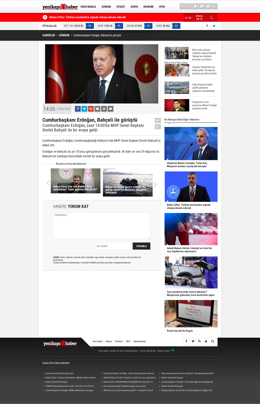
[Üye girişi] (206, 341)
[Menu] (183, 6)
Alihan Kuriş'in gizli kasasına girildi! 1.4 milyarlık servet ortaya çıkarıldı (126, 391)
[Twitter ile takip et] (214, 26)
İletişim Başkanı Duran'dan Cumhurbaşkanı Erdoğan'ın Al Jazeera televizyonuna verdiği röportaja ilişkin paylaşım (185, 391)
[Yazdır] (104, 109)
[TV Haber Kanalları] (189, 6)
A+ (158, 120)
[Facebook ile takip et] (206, 26)
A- (158, 126)
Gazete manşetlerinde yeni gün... (60, 373)
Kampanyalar (140, 341)
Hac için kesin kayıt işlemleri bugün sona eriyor (124, 386)
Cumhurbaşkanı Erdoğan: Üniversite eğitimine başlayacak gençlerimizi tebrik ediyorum (185, 382)
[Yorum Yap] (110, 109)
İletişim (119, 341)
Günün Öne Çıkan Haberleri (56, 363)
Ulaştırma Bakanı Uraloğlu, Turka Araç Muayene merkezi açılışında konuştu (127, 374)
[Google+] (91, 109)
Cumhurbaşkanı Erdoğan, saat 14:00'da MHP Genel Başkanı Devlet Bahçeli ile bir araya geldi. (93, 127)
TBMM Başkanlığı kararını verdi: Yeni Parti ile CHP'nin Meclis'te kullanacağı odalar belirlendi (68, 386)
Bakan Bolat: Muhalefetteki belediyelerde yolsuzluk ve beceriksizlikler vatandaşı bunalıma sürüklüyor (126, 382)
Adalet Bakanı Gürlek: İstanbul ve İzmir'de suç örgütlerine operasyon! (128, 378)
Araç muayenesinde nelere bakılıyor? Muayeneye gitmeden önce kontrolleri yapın (186, 374)
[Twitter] (84, 109)
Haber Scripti (164, 351)
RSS (128, 341)
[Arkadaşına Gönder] (97, 109)
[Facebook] (78, 109)
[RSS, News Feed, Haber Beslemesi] (199, 341)
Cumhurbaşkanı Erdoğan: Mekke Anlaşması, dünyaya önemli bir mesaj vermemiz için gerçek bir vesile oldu (67, 391)
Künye (109, 341)
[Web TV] (195, 6)
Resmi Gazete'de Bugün (172, 377)
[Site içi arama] (214, 6)
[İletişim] (208, 6)
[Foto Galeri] (202, 6)
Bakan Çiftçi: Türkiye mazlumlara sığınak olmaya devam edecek (88, 17)
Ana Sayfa (97, 341)
